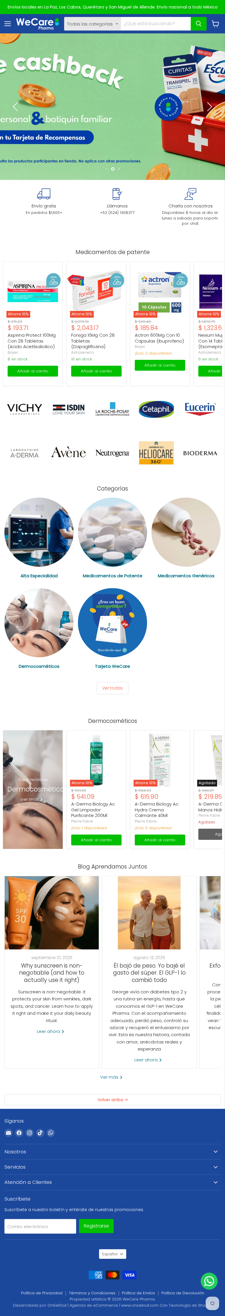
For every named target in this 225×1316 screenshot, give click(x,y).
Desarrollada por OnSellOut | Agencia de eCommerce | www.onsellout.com (85, 1305)
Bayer (13, 352)
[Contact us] (209, 1281)
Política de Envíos (138, 1293)
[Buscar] (199, 23)
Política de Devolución (182, 1293)
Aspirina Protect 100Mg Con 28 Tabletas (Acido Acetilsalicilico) (32, 341)
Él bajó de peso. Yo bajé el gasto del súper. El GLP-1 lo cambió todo (149, 973)
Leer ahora (49, 1031)
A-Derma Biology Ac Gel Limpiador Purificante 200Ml (93, 809)
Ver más (110, 1077)
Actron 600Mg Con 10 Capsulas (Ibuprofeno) (159, 338)
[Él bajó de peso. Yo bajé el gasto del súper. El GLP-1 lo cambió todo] (149, 912)
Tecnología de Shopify (190, 1305)
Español (109, 1254)
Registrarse (96, 1226)
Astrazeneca (82, 352)
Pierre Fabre (82, 821)
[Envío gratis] (44, 201)
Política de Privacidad (41, 1293)
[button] (16, 107)
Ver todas (112, 688)
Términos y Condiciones (92, 1293)
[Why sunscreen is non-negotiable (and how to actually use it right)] (52, 912)
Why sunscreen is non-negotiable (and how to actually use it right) (51, 973)
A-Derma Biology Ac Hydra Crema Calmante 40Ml (156, 809)
